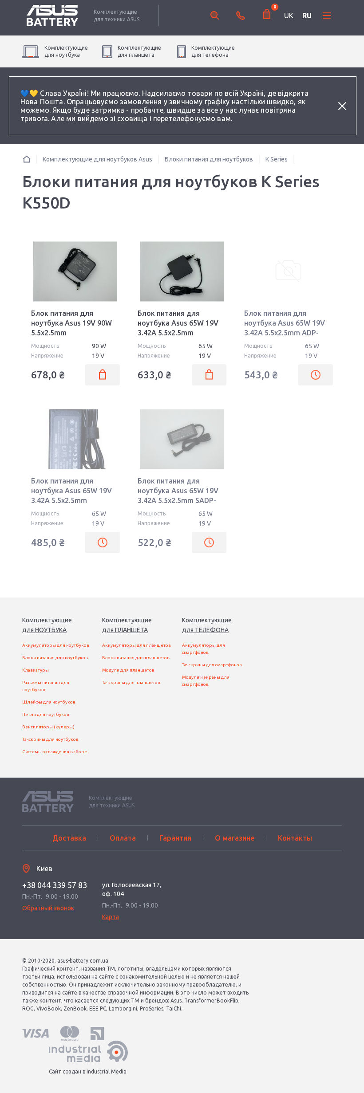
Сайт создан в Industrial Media (88, 1071)
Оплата (123, 838)
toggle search (215, 15)
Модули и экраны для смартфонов (205, 681)
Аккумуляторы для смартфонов (203, 649)
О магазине (234, 838)
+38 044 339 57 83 (54, 885)
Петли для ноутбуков (45, 714)
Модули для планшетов (128, 670)
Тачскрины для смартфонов (212, 664)
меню (326, 15)
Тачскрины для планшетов (131, 682)
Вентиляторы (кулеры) (48, 726)
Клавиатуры (35, 670)
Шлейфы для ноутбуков (48, 702)
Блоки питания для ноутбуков (55, 657)
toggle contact (240, 15)
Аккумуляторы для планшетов (136, 645)
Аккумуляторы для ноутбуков (55, 645)
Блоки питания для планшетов (136, 657)
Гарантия (175, 838)
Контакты (295, 838)
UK (288, 16)
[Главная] (26, 159)
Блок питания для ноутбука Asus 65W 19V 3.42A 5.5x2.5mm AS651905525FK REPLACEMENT (71, 500)
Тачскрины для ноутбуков (50, 739)
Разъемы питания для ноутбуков (45, 686)
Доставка (69, 838)
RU (307, 16)
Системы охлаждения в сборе (54, 751)
